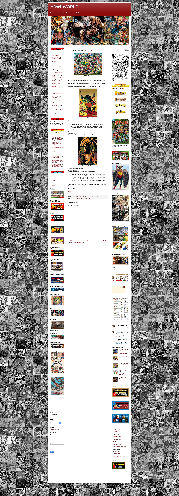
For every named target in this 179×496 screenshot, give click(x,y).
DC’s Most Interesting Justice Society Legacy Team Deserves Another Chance (57, 144)
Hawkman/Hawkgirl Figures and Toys (56, 88)
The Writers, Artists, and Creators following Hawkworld (57, 80)
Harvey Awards (116, 453)
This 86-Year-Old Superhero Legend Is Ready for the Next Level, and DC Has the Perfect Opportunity (57, 138)
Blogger (95, 480)
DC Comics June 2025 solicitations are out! (78, 79)
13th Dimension (116, 428)
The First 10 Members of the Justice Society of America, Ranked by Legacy (57, 149)
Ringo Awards (116, 454)
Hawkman (83, 198)
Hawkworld (122, 325)
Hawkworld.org (120, 335)
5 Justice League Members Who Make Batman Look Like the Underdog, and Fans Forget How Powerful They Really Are (58, 155)
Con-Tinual (115, 437)
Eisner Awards (116, 451)
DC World (115, 441)
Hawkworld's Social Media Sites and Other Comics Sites (57, 111)
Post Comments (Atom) (79, 242)
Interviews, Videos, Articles (57, 99)
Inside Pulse (116, 442)
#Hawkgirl (125, 338)
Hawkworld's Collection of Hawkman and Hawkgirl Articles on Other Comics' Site (57, 166)
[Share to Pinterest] (97, 196)
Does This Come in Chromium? (120, 446)
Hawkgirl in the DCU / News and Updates (123, 357)
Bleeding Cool (116, 431)
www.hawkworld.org (121, 343)
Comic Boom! (116, 434)
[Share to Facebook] (96, 196)
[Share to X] (95, 196)
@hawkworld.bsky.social (123, 327)
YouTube (54, 180)
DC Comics (74, 198)
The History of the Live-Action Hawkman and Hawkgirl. (123, 379)
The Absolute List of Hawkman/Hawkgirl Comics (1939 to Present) (58, 67)
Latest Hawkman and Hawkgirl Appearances (56, 58)
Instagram (54, 185)
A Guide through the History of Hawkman (123, 364)
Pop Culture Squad (117, 444)
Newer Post (70, 240)
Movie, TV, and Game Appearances (56, 97)
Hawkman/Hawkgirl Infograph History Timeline (57, 101)
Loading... (114, 269)
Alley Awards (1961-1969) (119, 456)
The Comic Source (117, 436)
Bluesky (70, 191)
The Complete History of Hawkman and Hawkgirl (57, 63)
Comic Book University (118, 432)
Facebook (70, 192)
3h (116, 333)
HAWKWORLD (64, 6)
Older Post (105, 240)
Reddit (69, 189)
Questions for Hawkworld (57, 108)
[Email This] (92, 196)
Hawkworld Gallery (56, 83)
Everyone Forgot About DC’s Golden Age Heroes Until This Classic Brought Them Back (57, 161)
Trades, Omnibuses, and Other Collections (57, 70)
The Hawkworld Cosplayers (55, 85)
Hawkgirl (78, 198)
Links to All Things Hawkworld (56, 114)
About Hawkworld (55, 55)
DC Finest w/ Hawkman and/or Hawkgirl (57, 106)
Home (88, 240)
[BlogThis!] (93, 196)
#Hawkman (119, 338)
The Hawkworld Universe (57, 103)
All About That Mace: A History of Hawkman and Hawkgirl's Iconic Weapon (124, 372)
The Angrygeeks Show (118, 429)
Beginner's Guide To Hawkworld (56, 60)
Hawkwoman (87, 198)
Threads (53, 183)
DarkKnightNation (117, 439)
